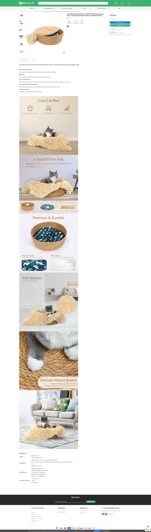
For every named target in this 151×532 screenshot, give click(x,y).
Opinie (34, 60)
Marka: (69, 17)
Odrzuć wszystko (105, 530)
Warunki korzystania (61, 512)
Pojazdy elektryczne (50, 8)
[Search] (106, 3)
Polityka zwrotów (34, 520)
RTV (85, 8)
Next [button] (21, 53)
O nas (32, 510)
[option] (21, 15)
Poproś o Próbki (83, 512)
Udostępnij (68, 26)
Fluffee (70, 17)
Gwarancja (33, 512)
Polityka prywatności (62, 510)
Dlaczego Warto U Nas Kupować (37, 518)
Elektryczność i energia (67, 8)
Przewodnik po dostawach (36, 516)
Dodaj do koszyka (120, 22)
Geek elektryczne (102, 8)
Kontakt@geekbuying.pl (112, 508)
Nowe (119, 8)
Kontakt (32, 522)
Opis (24, 60)
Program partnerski (83, 510)
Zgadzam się (97, 530)
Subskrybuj (91, 501)
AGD (32, 8)
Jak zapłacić (33, 514)
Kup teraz (120, 25)
